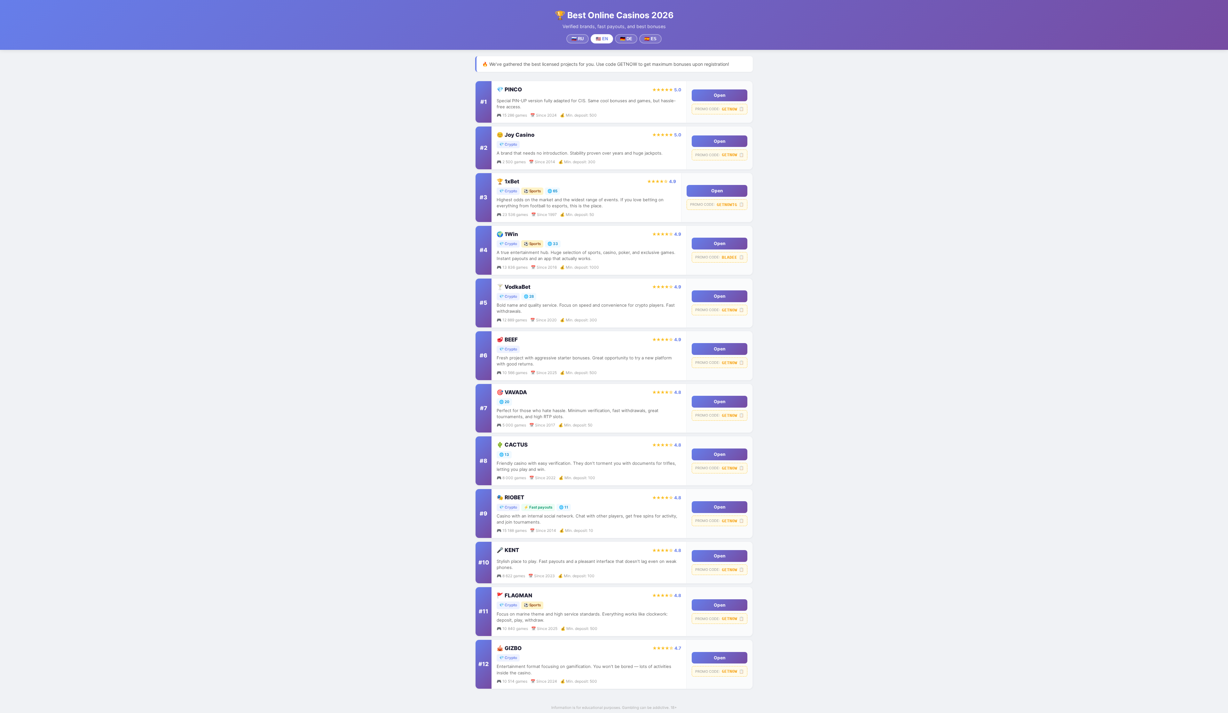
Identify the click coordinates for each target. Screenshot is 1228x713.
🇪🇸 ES (650, 38)
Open (719, 95)
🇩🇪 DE (626, 38)
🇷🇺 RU (577, 38)
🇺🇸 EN (602, 38)
